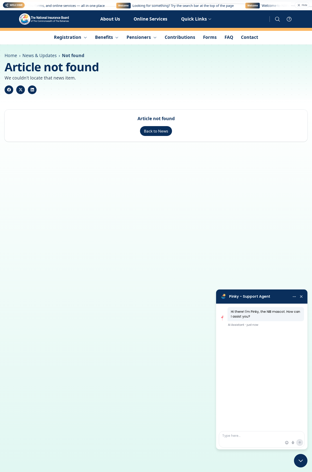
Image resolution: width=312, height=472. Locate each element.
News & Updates (39, 55)
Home (11, 55)
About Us (110, 19)
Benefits (104, 37)
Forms (210, 37)
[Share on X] (20, 89)
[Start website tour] (289, 19)
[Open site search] (277, 19)
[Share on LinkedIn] (32, 89)
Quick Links (194, 19)
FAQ (229, 37)
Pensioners (139, 37)
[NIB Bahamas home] (44, 19)
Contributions (180, 37)
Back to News (156, 131)
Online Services (150, 19)
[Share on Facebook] (9, 89)
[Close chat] (300, 460)
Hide (304, 5)
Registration (67, 37)
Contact (249, 37)
